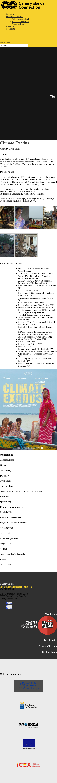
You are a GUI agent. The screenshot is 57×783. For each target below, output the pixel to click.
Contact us (10, 29)
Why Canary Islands (20, 19)
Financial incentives (20, 21)
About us (10, 26)
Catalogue (10, 14)
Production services (14, 17)
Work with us (18, 24)
